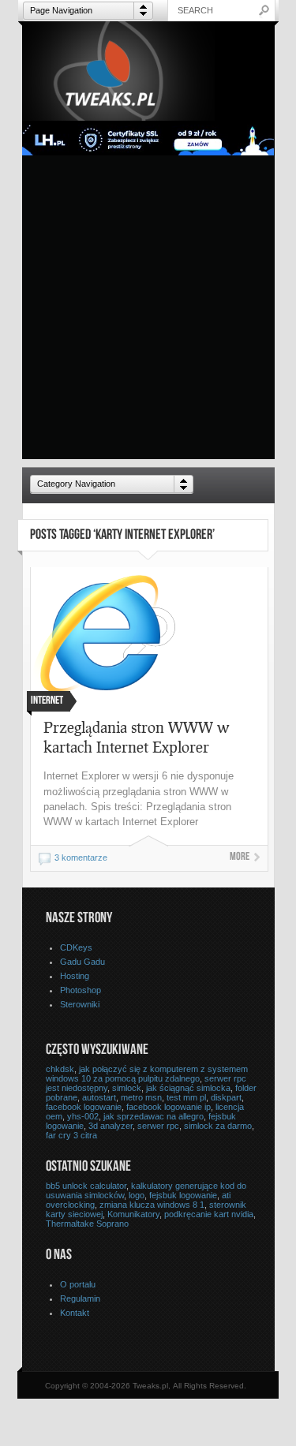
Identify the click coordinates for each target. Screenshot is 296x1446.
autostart (99, 1097)
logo (136, 1195)
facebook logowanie (84, 1107)
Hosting (74, 976)
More (239, 857)
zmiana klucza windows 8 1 (151, 1204)
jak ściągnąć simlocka (188, 1088)
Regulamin (80, 1298)
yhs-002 (83, 1116)
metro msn (141, 1097)
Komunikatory (133, 1214)
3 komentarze (80, 857)
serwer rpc (158, 1125)
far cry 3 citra (71, 1135)
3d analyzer (110, 1125)
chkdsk (60, 1069)
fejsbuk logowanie (183, 1195)
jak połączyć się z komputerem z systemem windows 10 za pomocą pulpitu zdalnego (147, 1073)
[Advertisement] (148, 311)
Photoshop (80, 990)
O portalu (78, 1284)
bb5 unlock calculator (86, 1185)
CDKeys (76, 947)
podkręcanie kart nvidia (208, 1214)
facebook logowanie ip (168, 1107)
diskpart (226, 1097)
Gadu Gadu (82, 961)
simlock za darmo (218, 1125)
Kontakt (74, 1312)
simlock (126, 1088)
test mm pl (186, 1097)
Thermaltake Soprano (87, 1223)
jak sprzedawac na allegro (153, 1116)
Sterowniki (79, 1004)
